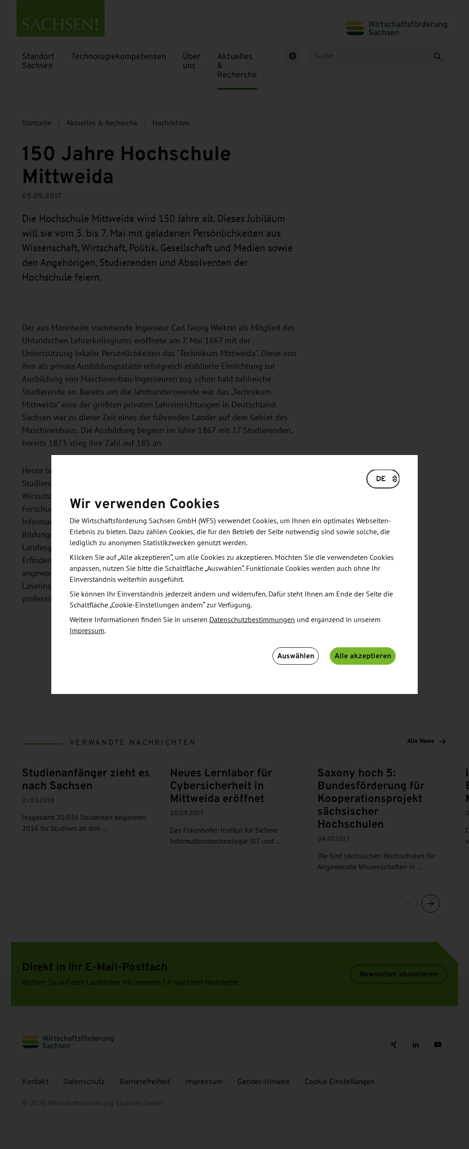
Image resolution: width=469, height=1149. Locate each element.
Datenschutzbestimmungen (252, 620)
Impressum (87, 631)
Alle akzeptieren (362, 655)
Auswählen (295, 655)
